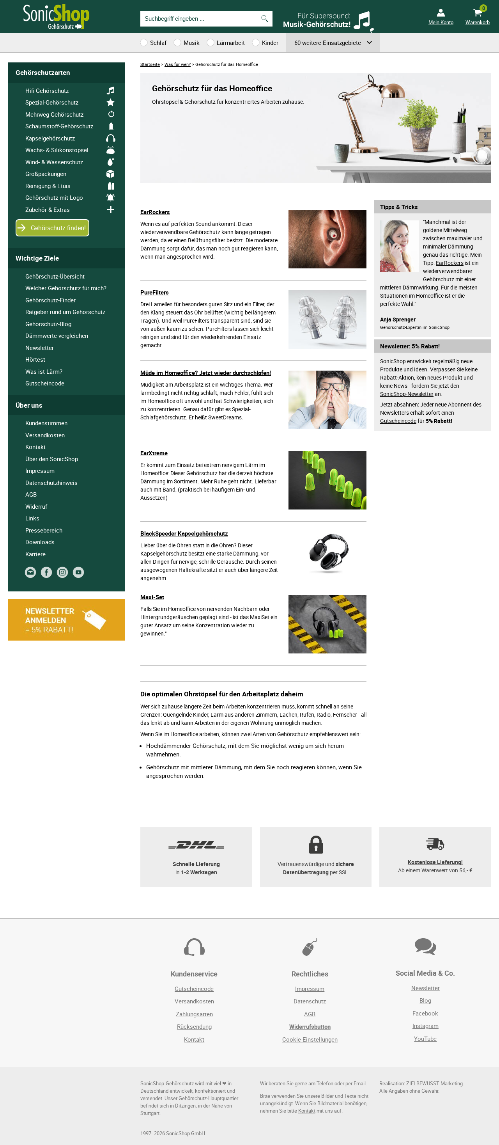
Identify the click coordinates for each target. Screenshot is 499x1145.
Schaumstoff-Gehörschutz (59, 126)
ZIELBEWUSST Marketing (434, 1083)
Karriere (35, 554)
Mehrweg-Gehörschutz (54, 114)
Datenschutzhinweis (51, 482)
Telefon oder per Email (341, 1083)
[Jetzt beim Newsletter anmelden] (32, 576)
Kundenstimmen (46, 423)
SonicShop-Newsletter (407, 394)
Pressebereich (43, 530)
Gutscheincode (398, 420)
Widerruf (36, 506)
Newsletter (39, 347)
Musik (192, 42)
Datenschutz (310, 1001)
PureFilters (154, 292)
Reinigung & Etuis (48, 186)
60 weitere (327, 42)
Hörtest (35, 359)
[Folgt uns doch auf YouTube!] (80, 576)
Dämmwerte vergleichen (56, 335)
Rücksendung (194, 1026)
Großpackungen (45, 174)
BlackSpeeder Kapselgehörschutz (184, 533)
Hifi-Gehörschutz (47, 90)
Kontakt (35, 447)
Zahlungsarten (194, 1014)
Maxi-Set (152, 597)
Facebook (425, 1013)
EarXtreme (154, 453)
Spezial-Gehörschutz (51, 102)
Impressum (40, 470)
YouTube (425, 1038)
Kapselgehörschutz (50, 138)
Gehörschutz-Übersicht (55, 276)
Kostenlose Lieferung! (435, 862)
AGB (31, 494)
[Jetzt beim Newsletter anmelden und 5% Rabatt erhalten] (66, 638)
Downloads (40, 542)
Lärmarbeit (231, 42)
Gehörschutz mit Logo (54, 197)
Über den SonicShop (51, 459)
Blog (425, 1000)
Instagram (425, 1026)
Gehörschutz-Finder (50, 300)
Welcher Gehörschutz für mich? (65, 288)
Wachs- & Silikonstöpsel (56, 150)
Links (32, 518)
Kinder (270, 42)
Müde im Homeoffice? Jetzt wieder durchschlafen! (205, 372)
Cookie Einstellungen (310, 1039)
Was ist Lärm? (43, 371)
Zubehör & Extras (47, 209)
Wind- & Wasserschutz (54, 162)
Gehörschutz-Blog (48, 324)
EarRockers (155, 212)
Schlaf (158, 42)
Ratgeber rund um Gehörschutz (65, 312)
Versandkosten (45, 435)
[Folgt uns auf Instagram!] (64, 576)
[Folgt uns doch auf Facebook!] (48, 576)
